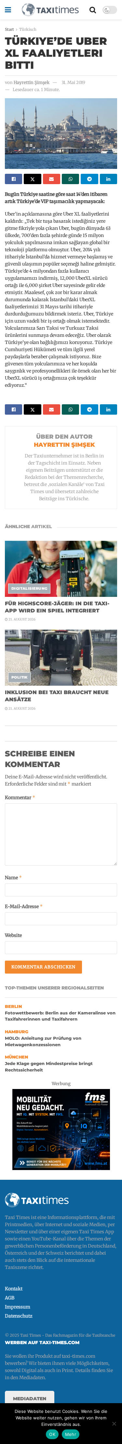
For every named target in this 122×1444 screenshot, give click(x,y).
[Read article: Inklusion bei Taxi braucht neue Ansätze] (61, 658)
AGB (9, 1298)
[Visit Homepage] (50, 9)
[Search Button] (92, 9)
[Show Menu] (8, 9)
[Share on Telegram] (89, 179)
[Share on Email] (51, 179)
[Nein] (114, 1423)
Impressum (17, 1307)
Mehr (70, 1434)
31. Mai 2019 (73, 82)
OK (52, 1434)
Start (9, 29)
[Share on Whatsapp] (70, 179)
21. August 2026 (21, 619)
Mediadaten (29, 1399)
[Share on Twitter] (32, 179)
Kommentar (20, 797)
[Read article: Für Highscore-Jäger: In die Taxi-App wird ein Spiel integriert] (61, 569)
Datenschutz (19, 1316)
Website (13, 935)
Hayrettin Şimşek (31, 82)
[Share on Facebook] (13, 179)
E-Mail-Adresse (24, 906)
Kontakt (13, 1289)
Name (13, 877)
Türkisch (27, 29)
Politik (19, 677)
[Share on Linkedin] (108, 179)
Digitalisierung (29, 588)
